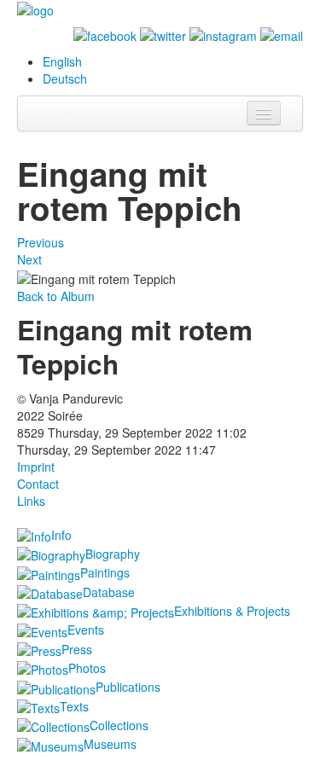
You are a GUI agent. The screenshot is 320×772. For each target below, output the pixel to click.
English (62, 61)
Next (29, 259)
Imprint (36, 466)
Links (31, 500)
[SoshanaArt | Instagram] (223, 34)
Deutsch (65, 78)
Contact (38, 483)
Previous (40, 242)
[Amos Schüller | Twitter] (163, 34)
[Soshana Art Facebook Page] (105, 34)
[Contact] (281, 34)
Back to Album (56, 296)
